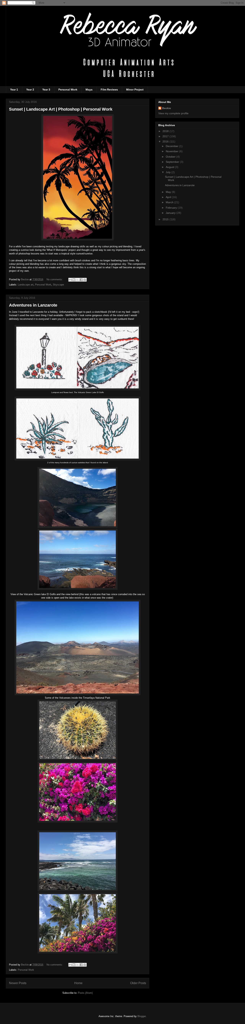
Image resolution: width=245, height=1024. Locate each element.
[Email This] (70, 280)
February (172, 207)
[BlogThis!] (74, 280)
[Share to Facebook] (81, 280)
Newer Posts (17, 983)
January (171, 212)
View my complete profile (173, 113)
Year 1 (14, 89)
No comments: (55, 279)
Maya (89, 89)
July (168, 172)
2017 (166, 136)
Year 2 (30, 89)
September (173, 161)
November (172, 151)
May (169, 191)
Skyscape (58, 284)
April (169, 197)
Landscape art (25, 284)
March (170, 202)
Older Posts (138, 983)
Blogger (141, 1016)
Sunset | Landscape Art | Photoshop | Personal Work (60, 109)
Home (78, 983)
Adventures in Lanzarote (33, 305)
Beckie (166, 108)
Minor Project (135, 89)
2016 (166, 141)
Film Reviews (109, 89)
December (172, 146)
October (171, 156)
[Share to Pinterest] (85, 280)
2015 (166, 219)
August (170, 167)
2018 (166, 131)
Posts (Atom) (85, 992)
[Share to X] (77, 280)
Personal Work (67, 89)
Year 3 (46, 89)
